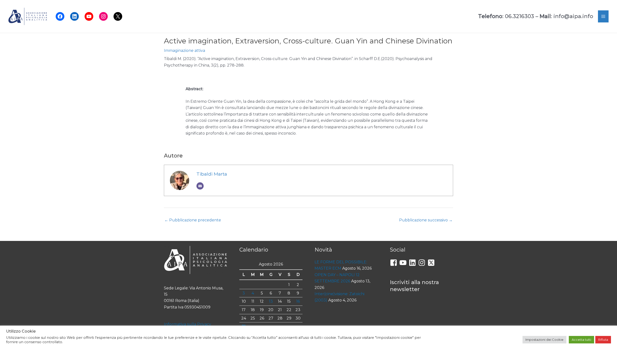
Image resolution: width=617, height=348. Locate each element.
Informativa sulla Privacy (187, 324)
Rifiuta (603, 339)
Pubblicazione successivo (426, 220)
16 (298, 301)
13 (271, 301)
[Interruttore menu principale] (603, 16)
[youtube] (404, 262)
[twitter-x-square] (432, 262)
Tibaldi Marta (211, 174)
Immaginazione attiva (184, 50)
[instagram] (423, 262)
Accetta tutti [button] (581, 339)
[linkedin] (413, 262)
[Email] (200, 186)
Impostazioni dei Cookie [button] (544, 339)
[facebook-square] (394, 262)
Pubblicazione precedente (192, 220)
